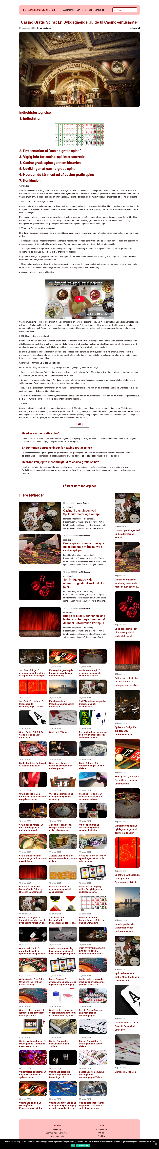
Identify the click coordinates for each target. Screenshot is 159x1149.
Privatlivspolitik (83, 1145)
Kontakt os (99, 10)
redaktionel (135, 28)
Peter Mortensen (44, 28)
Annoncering (68, 10)
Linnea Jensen (83, 503)
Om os (80, 10)
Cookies (88, 10)
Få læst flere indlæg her (79, 486)
